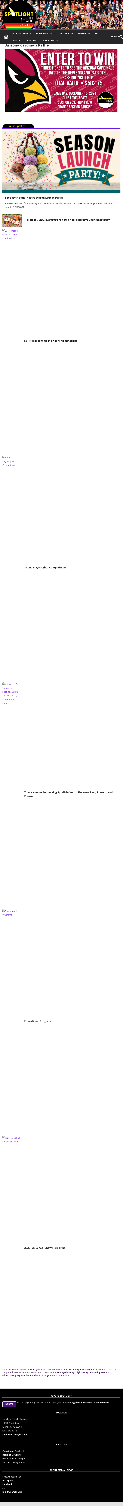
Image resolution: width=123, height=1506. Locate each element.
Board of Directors (11, 1454)
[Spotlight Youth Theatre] (6, 37)
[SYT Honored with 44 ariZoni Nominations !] (12, 341)
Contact (17, 40)
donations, (87, 1402)
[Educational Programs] (12, 1021)
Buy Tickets (66, 33)
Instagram (7, 1480)
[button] (54, 33)
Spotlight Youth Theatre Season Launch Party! (34, 197)
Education (49, 40)
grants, (77, 1402)
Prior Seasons (44, 33)
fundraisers (103, 1402)
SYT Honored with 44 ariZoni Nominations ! (51, 340)
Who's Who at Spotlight (14, 1458)
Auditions (32, 40)
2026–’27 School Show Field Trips (44, 1248)
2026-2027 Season (21, 33)
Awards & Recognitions (13, 1462)
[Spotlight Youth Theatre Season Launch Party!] (61, 162)
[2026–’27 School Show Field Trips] (12, 1248)
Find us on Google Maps (14, 1434)
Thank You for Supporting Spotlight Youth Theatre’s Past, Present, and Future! (68, 794)
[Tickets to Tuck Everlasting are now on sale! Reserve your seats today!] (12, 220)
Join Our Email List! (12, 1491)
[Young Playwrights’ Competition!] (12, 568)
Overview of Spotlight (13, 1451)
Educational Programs (38, 1021)
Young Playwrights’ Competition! (45, 567)
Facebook (7, 1484)
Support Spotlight (89, 33)
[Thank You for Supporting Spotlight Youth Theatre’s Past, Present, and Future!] (12, 794)
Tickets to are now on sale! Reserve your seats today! (67, 219)
